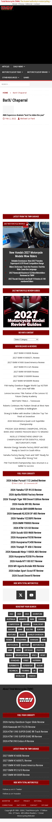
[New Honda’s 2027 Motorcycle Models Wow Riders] (26, 246)
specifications (22, 655)
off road (29, 650)
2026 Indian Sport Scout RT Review (26, 570)
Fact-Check (21, 805)
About (14, 4)
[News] (8, 110)
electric (29, 629)
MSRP (10, 650)
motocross (13, 645)
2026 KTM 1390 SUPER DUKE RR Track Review (25, 731)
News (18, 650)
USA (40, 670)
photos (40, 650)
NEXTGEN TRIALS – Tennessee (26, 401)
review (9, 655)
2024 (27, 614)
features (12, 634)
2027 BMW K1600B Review (26, 353)
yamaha (32, 676)
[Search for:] (15, 84)
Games (26, 77)
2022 (11, 614)
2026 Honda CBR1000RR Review (26, 508)
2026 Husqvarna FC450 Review (26, 542)
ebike (20, 629)
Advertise (6, 801)
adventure (37, 614)
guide (22, 634)
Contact (37, 4)
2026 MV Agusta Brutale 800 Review (26, 566)
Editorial (29, 4)
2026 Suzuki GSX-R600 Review (26, 532)
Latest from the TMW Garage (26, 216)
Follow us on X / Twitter (12, 789)
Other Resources (9, 77)
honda (9, 640)
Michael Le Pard (27, 118)
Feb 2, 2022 (10, 118)
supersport (28, 665)
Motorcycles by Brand (37, 72)
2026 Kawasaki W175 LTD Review (19, 726)
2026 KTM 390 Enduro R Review (18, 741)
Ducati (11, 629)
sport (42, 655)
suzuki (40, 665)
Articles (5, 66)
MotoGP (25, 645)
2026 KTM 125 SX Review (26, 527)
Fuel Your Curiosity (26, 473)
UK (34, 670)
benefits (22, 619)
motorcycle (38, 645)
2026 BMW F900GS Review (26, 523)
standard (15, 660)
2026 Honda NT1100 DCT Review (26, 561)
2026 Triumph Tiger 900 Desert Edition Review (26, 499)
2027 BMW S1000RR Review (26, 376)
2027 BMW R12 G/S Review (26, 367)
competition (13, 624)
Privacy (21, 4)
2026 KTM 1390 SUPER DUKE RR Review (22, 736)
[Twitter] (20, 595)
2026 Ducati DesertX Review (26, 575)
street (26, 660)
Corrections (7, 805)
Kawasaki (34, 640)
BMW (32, 619)
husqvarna (21, 640)
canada (41, 619)
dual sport (38, 624)
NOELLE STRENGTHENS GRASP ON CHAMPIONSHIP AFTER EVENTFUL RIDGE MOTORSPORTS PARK (26, 439)
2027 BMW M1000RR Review (26, 380)
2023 (19, 614)
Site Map (44, 805)
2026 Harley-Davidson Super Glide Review (23, 722)
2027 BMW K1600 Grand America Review (26, 362)
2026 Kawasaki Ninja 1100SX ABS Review (26, 551)
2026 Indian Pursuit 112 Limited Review (26, 480)
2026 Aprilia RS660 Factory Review (26, 494)
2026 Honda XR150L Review (26, 504)
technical (13, 670)
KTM (43, 640)
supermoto (14, 665)
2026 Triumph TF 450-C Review (26, 546)
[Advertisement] (26, 37)
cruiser (26, 624)
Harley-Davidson (35, 634)
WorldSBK (20, 676)
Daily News (18, 66)
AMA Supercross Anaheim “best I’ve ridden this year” (23, 115)
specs (34, 655)
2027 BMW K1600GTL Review (26, 357)
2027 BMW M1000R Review (26, 371)
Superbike (37, 660)
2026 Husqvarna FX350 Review (26, 537)
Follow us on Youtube (12, 793)
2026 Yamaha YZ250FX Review (26, 518)
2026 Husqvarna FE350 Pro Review (26, 556)
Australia (11, 619)
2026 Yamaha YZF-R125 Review (26, 489)
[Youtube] (31, 595)
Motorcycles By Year (11, 72)
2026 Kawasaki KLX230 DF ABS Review (26, 513)
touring (25, 670)
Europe (40, 629)
